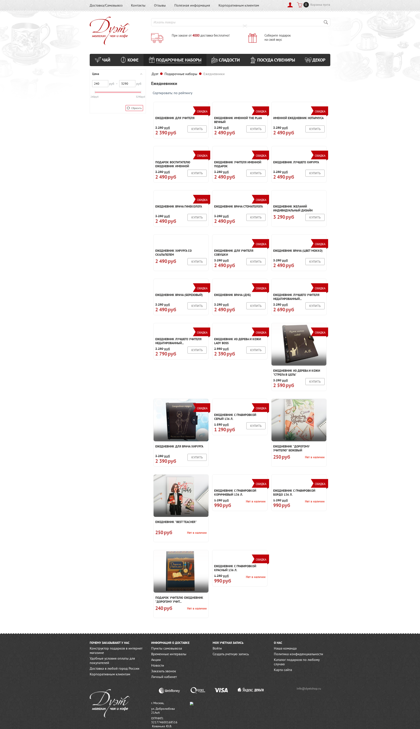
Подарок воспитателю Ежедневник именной (172, 164)
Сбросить (136, 108)
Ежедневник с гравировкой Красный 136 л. (235, 568)
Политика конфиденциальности (298, 654)
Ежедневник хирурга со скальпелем (173, 253)
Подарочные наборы (180, 74)
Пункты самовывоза (166, 648)
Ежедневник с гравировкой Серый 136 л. (235, 417)
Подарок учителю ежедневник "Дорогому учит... (179, 600)
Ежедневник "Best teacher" (176, 522)
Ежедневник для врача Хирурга (179, 446)
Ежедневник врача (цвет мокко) (298, 251)
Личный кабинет (164, 676)
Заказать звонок (163, 671)
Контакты (138, 5)
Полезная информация (192, 5)
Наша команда (285, 648)
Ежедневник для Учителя (174, 118)
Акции (156, 659)
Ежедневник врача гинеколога (178, 206)
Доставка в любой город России (114, 668)
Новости (157, 665)
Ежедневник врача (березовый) (179, 295)
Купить (197, 129)
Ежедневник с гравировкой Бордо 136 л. (294, 493)
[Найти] (326, 22)
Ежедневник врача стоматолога (238, 206)
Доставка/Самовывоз (106, 5)
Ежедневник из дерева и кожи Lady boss (237, 341)
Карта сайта (283, 669)
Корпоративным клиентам (239, 5)
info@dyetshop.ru (309, 688)
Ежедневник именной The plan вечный (238, 120)
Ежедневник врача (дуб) (232, 295)
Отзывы (160, 5)
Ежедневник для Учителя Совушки (233, 253)
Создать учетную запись (231, 654)
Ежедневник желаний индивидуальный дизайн (293, 208)
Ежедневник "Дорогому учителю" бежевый (291, 448)
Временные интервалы (168, 654)
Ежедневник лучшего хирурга (296, 162)
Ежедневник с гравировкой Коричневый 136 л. (235, 493)
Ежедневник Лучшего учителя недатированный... (296, 297)
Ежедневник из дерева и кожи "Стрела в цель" (296, 373)
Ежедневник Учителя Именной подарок (237, 164)
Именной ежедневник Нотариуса (298, 118)
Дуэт (155, 74)
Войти (217, 648)
